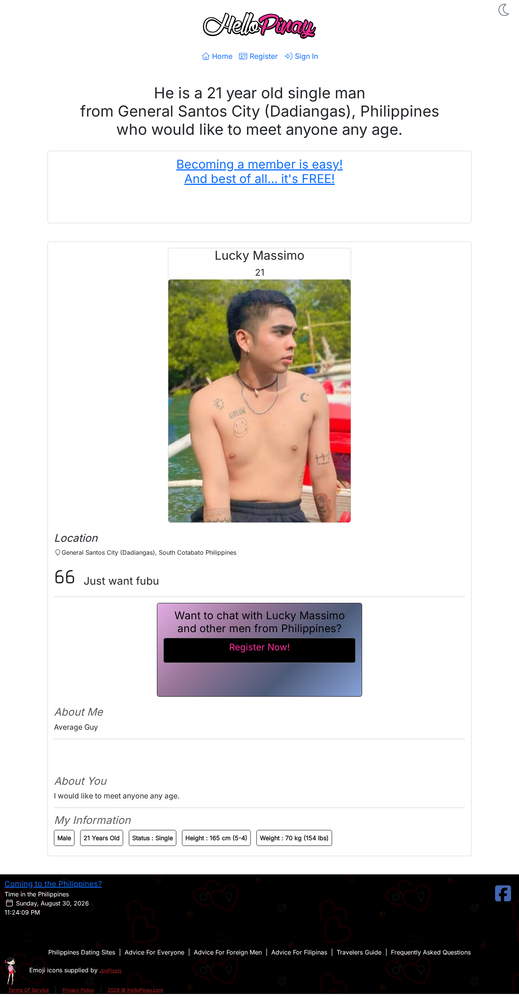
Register (263, 56)
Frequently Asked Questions (431, 952)
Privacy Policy (78, 990)
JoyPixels (111, 970)
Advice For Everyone (154, 952)
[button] (504, 10)
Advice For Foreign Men (228, 952)
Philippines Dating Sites (81, 952)
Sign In (305, 56)
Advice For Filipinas (299, 952)
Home (221, 56)
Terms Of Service (28, 990)
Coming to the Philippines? (53, 883)
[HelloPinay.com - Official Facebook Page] (503, 898)
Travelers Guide (359, 952)
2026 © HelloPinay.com (135, 990)
